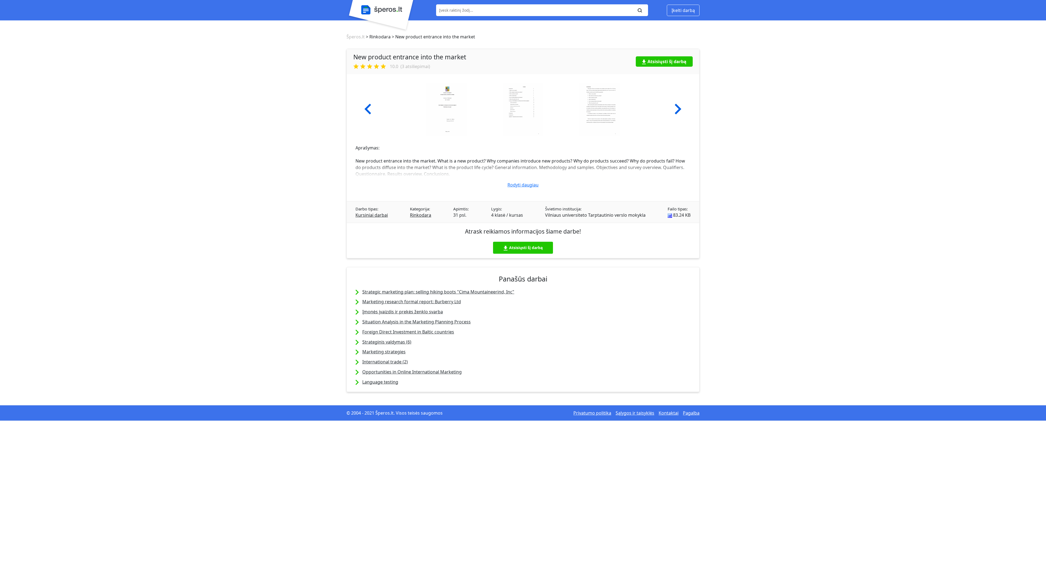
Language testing (380, 382)
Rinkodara (420, 215)
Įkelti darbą (683, 10)
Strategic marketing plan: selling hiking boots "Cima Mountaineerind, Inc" (438, 292)
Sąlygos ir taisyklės (635, 413)
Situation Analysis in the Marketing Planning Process (416, 322)
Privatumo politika (592, 413)
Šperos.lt (355, 37)
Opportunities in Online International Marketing (412, 372)
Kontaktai (669, 413)
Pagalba (691, 413)
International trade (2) (385, 362)
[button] (367, 109)
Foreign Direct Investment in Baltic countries (408, 332)
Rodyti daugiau (523, 185)
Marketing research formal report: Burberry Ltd (411, 302)
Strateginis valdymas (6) (386, 342)
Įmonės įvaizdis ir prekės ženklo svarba (402, 312)
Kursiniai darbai (371, 215)
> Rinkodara (378, 37)
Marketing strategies (384, 352)
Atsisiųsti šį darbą (666, 62)
